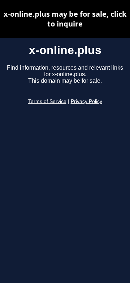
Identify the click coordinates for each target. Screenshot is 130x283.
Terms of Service (47, 101)
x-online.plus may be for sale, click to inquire (65, 19)
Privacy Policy (86, 101)
